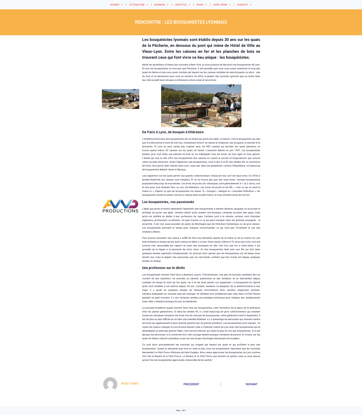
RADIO (200, 4)
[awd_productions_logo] (121, 223)
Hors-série (220, 4)
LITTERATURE (137, 4)
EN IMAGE (159, 4)
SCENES (114, 4)
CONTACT (242, 4)
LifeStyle (181, 4)
